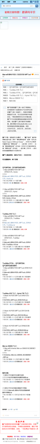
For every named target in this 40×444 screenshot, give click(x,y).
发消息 (7, 415)
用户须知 (16, 437)
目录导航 (20, 85)
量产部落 (34, 2)
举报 (35, 415)
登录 (8, 2)
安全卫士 (15, 18)
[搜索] (36, 6)
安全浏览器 (34, 18)
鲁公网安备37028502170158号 (27, 439)
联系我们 (23, 437)
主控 (31, 6)
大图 (16, 409)
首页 (3, 2)
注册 (14, 2)
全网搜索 (5, 18)
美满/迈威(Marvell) (7, 70)
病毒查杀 (25, 18)
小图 (11, 409)
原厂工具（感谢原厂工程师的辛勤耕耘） (21, 67)
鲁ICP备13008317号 (9, 439)
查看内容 (17, 70)
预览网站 (10, 437)
